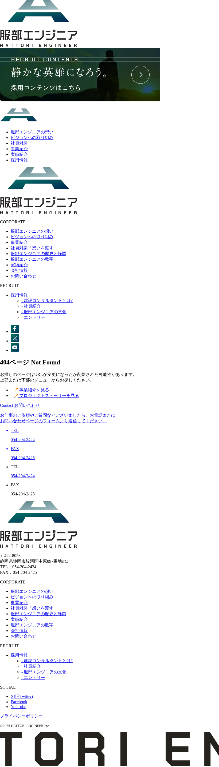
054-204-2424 (23, 476)
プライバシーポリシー (21, 716)
